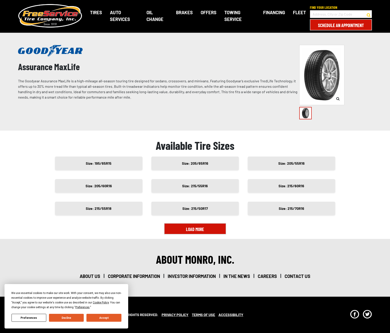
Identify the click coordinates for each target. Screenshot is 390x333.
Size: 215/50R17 (195, 208)
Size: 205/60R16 (99, 186)
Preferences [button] (82, 307)
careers (267, 276)
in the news (236, 276)
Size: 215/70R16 (291, 208)
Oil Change (154, 16)
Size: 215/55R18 (98, 208)
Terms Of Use (203, 314)
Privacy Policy (175, 314)
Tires (96, 12)
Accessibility (230, 314)
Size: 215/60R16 (291, 186)
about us (90, 276)
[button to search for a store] (368, 14)
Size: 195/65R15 (98, 163)
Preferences (29, 317)
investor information (192, 276)
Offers (208, 12)
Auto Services (120, 16)
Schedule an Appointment (341, 25)
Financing (274, 12)
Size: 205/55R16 (291, 163)
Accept (104, 317)
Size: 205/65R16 (195, 163)
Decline (66, 317)
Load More (195, 229)
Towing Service (233, 16)
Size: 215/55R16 (195, 186)
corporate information (134, 276)
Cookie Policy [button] (101, 302)
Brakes (184, 12)
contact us (297, 276)
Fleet (299, 12)
